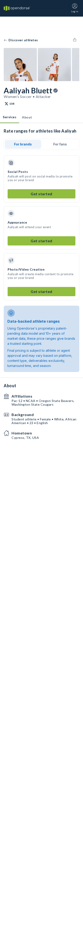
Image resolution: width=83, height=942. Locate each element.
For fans (60, 144)
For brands (23, 144)
